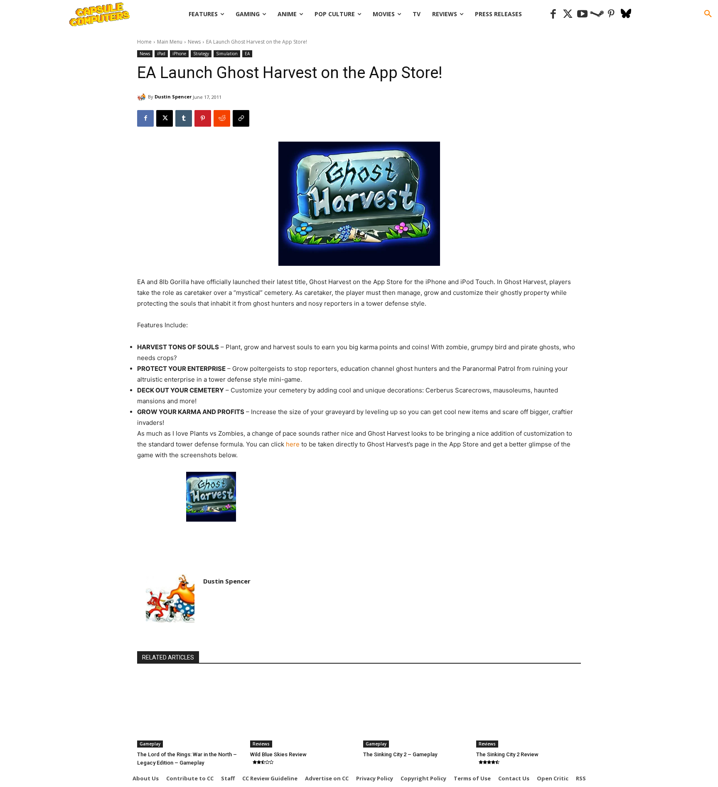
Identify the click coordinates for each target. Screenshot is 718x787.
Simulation (227, 53)
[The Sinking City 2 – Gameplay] (415, 711)
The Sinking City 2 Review (507, 754)
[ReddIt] (222, 118)
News (194, 41)
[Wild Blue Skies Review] (302, 711)
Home (144, 41)
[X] (164, 118)
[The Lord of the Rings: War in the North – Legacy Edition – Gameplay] (189, 711)
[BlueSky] (626, 14)
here (293, 444)
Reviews (261, 744)
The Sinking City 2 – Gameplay (400, 754)
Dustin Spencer (173, 96)
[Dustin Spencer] (142, 97)
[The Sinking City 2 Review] (528, 711)
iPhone (179, 53)
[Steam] (597, 14)
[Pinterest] (611, 14)
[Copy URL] (241, 118)
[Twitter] (568, 14)
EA (247, 53)
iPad (161, 53)
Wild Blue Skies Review (278, 754)
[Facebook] (553, 14)
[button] (708, 14)
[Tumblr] (183, 118)
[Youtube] (582, 14)
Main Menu (169, 41)
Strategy (201, 53)
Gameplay (150, 744)
